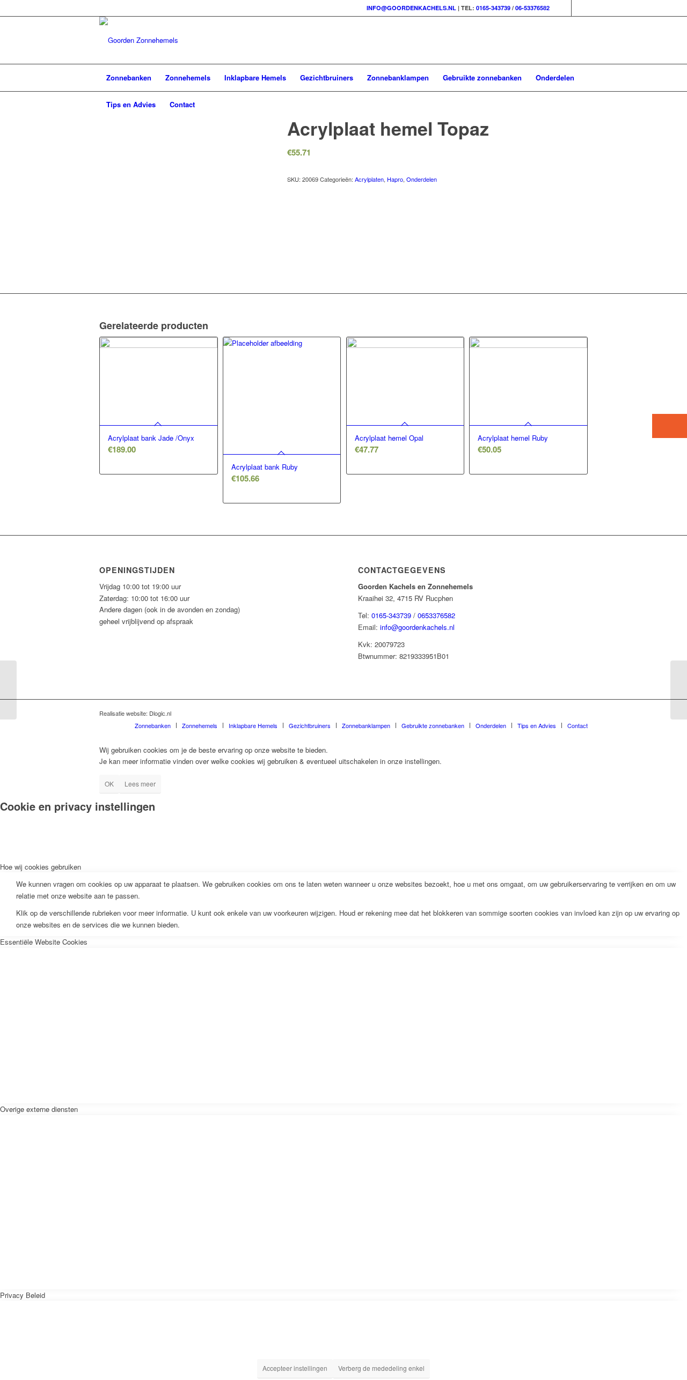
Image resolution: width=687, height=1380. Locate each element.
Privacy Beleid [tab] (22, 1295)
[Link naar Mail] (580, 8)
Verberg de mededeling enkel (381, 1367)
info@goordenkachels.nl (417, 627)
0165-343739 (493, 8)
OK (109, 783)
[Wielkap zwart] (8, 690)
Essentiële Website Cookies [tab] (43, 942)
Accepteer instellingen (294, 1367)
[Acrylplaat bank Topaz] (678, 690)
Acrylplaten (369, 179)
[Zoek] (581, 104)
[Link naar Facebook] (563, 8)
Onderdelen (421, 179)
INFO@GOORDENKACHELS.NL (411, 8)
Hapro (395, 179)
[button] (669, 426)
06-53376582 (532, 8)
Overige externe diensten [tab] (39, 1109)
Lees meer (140, 783)
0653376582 (436, 615)
